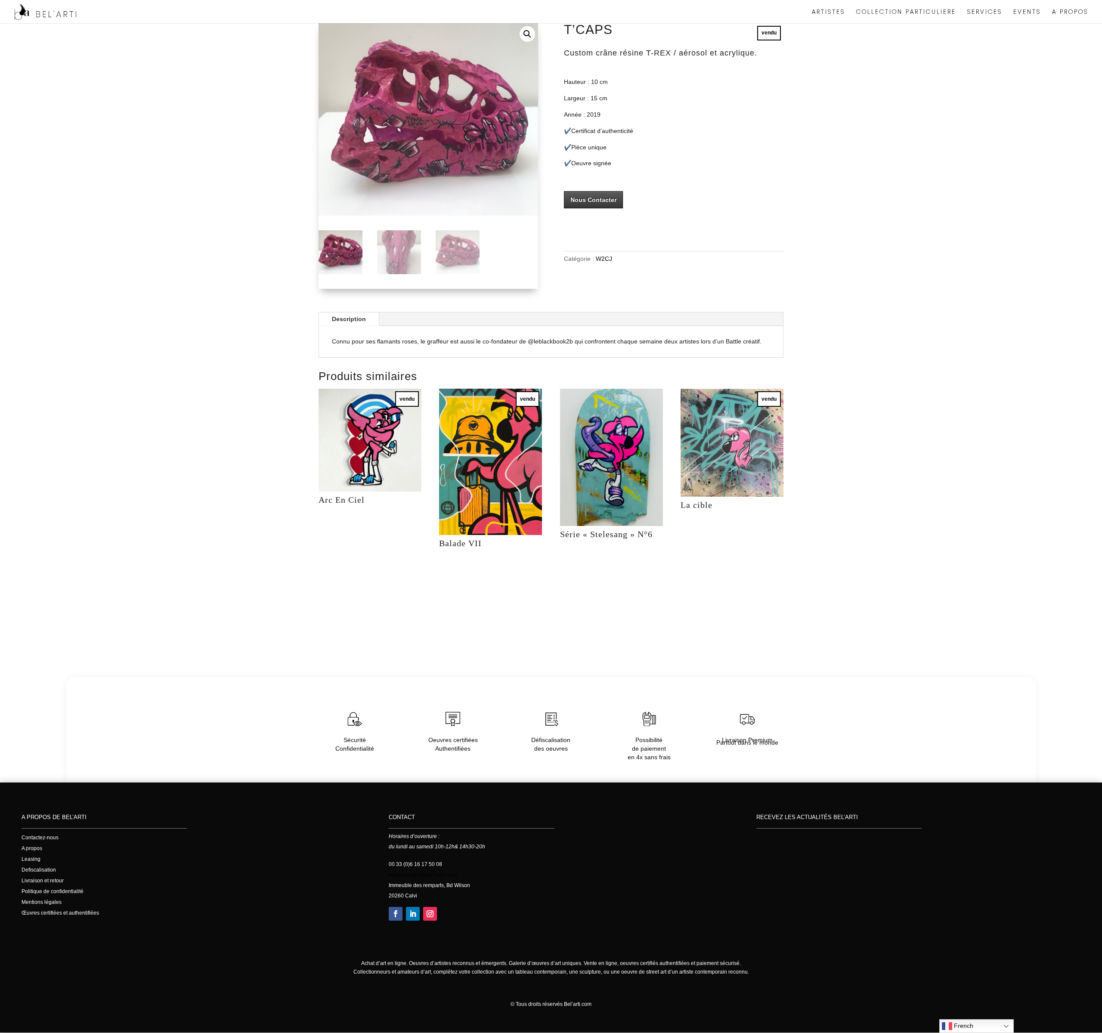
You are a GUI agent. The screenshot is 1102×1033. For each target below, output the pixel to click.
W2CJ (604, 258)
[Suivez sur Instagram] (430, 914)
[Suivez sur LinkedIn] (413, 914)
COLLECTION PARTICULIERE (906, 12)
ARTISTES (828, 12)
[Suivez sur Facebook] (395, 914)
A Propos (1070, 12)
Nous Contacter (593, 199)
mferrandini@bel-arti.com (423, 874)
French (962, 1025)
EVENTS (1027, 12)
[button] (527, 34)
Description (349, 318)
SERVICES (984, 12)
